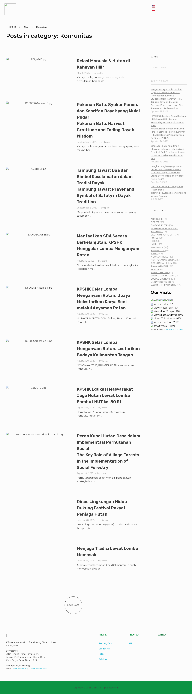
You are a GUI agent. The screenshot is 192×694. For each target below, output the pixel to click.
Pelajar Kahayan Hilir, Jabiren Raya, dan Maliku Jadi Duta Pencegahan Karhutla (167, 99)
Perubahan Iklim (161, 263)
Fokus (154, 238)
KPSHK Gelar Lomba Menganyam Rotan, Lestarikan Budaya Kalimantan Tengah (108, 348)
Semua (155, 269)
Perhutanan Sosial (163, 260)
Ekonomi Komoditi (162, 234)
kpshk (100, 73)
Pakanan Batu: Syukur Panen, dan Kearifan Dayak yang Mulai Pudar (108, 120)
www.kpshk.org (20, 668)
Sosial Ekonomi (161, 278)
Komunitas (158, 250)
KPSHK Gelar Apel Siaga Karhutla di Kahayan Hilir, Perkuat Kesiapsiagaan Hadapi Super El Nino (168, 127)
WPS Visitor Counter (173, 329)
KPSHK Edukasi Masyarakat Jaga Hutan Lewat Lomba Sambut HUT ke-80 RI (105, 395)
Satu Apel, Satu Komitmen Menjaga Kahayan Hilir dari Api (168, 152)
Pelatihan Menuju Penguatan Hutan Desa (168, 191)
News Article (159, 256)
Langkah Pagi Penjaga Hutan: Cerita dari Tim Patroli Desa (167, 172)
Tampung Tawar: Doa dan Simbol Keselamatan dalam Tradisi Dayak (105, 186)
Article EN (157, 219)
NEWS (154, 253)
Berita (155, 222)
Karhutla (157, 247)
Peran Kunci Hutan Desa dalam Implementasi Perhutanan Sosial (108, 451)
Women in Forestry (163, 285)
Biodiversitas (160, 225)
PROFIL (103, 635)
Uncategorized (161, 282)
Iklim (154, 244)
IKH (153, 241)
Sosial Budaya (160, 272)
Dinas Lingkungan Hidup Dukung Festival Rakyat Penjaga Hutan (102, 508)
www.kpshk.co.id (38, 668)
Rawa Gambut (159, 266)
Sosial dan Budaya (162, 275)
